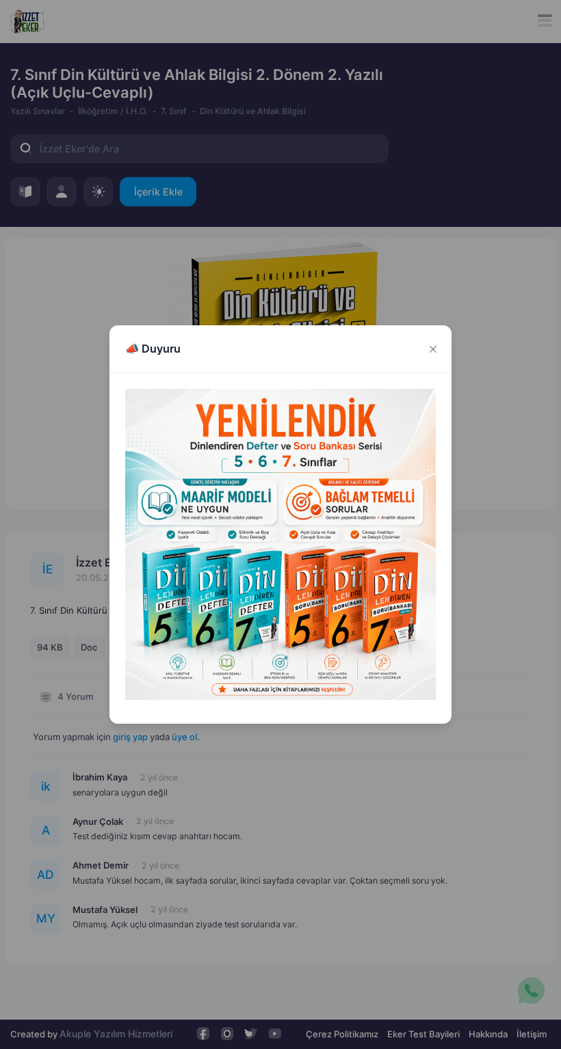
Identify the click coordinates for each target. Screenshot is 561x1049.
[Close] (432, 349)
